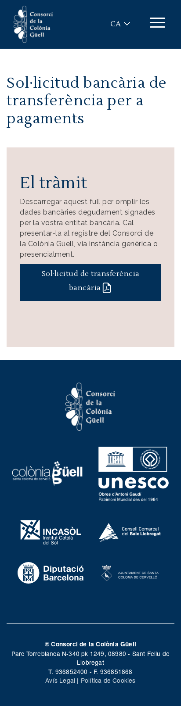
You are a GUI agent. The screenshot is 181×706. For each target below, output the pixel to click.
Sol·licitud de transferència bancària (91, 280)
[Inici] (33, 24)
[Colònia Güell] (47, 472)
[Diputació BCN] (51, 571)
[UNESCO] (133, 472)
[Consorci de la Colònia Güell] (90, 405)
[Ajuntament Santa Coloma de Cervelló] (130, 571)
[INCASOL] (51, 531)
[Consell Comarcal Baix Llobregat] (130, 531)
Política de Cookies (108, 680)
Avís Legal (60, 680)
